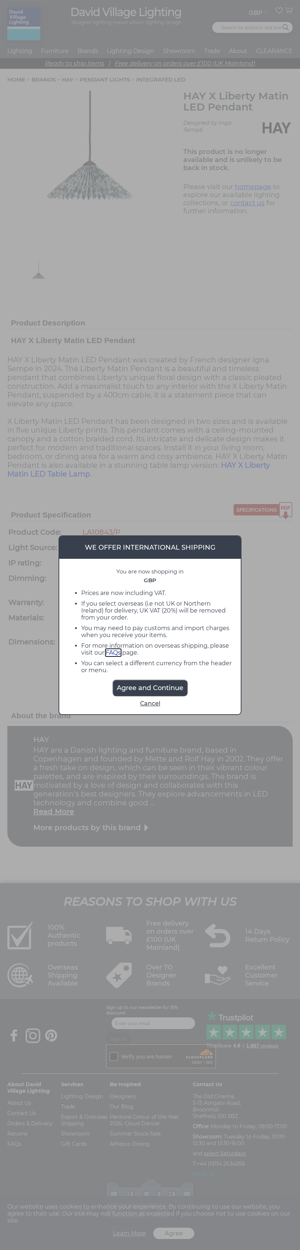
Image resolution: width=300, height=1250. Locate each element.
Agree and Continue (150, 688)
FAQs (113, 652)
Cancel (150, 703)
